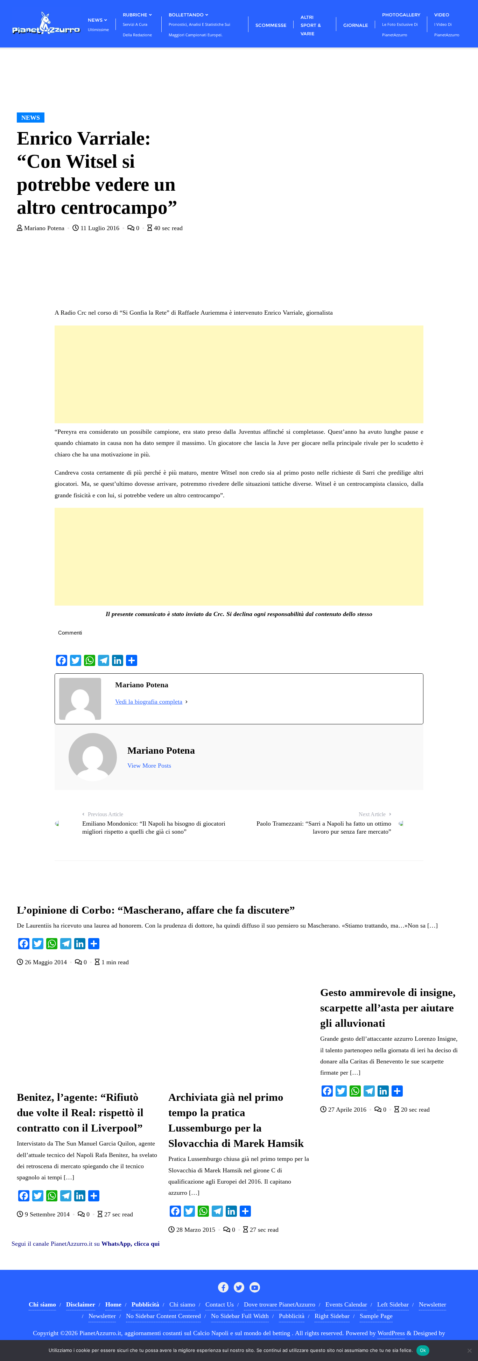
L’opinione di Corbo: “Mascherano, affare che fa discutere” (156, 910)
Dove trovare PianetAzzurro (279, 1304)
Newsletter (432, 1304)
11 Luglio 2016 (100, 228)
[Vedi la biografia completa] (186, 701)
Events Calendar (346, 1304)
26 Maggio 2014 (46, 962)
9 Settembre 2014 (47, 1214)
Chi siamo (182, 1304)
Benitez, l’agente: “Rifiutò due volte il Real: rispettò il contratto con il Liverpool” (80, 1112)
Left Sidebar (393, 1304)
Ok (423, 1350)
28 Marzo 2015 (196, 1229)
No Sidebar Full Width (240, 1315)
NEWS (30, 117)
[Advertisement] (239, 374)
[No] (469, 1350)
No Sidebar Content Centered (163, 1315)
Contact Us (219, 1304)
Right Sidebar (332, 1315)
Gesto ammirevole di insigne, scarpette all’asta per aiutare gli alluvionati (388, 1008)
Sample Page (376, 1315)
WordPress (391, 1333)
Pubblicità (291, 1315)
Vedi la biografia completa (148, 701)
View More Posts (149, 765)
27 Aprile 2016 (347, 1109)
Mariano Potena (44, 228)
